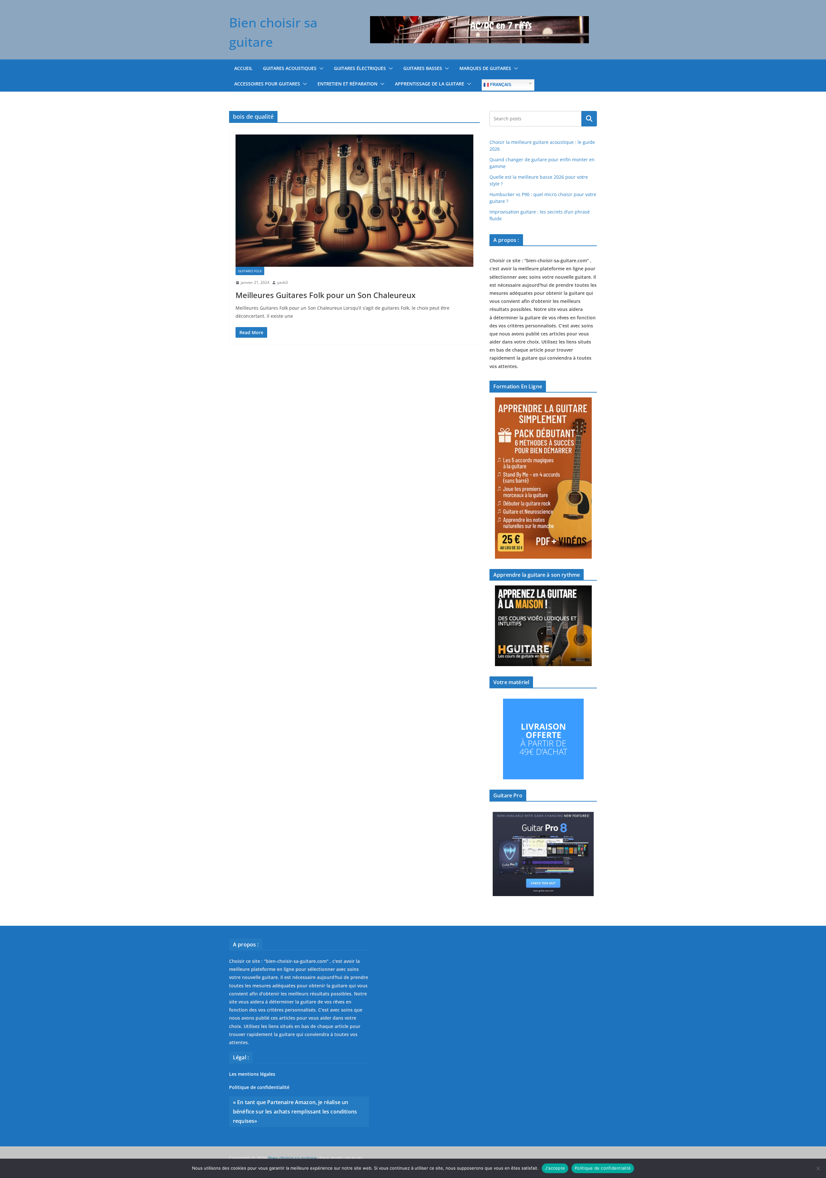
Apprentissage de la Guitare (429, 84)
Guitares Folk (250, 271)
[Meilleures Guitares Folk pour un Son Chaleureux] (354, 201)
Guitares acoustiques (290, 68)
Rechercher (589, 118)
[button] (320, 68)
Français (500, 84)
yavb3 (282, 282)
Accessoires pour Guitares (267, 84)
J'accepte (555, 1168)
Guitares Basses (422, 68)
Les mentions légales (252, 1074)
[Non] (818, 1168)
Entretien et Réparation (347, 84)
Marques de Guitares (485, 68)
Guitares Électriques (360, 68)
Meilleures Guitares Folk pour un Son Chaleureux (326, 295)
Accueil (243, 68)
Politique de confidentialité (259, 1087)
